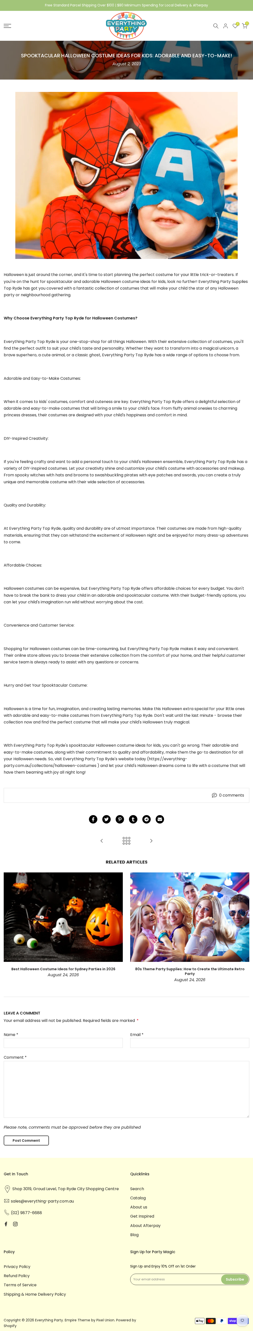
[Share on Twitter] (106, 819)
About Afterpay (145, 1225)
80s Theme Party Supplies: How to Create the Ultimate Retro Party (190, 971)
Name (11, 1034)
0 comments (231, 795)
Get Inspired (142, 1216)
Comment (15, 1057)
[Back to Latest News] (126, 841)
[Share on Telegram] (146, 819)
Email (137, 1034)
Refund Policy (17, 1276)
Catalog (138, 1198)
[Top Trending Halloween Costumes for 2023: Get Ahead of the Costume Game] (151, 841)
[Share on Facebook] (93, 819)
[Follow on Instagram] (15, 1224)
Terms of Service (20, 1285)
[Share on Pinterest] (120, 819)
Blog (134, 1235)
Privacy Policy (17, 1266)
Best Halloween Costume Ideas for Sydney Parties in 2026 (63, 968)
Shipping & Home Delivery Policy (35, 1294)
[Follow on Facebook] (6, 1224)
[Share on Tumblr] (133, 819)
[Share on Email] (160, 819)
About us (138, 1207)
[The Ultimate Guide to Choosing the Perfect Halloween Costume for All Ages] (101, 841)
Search (137, 1189)
